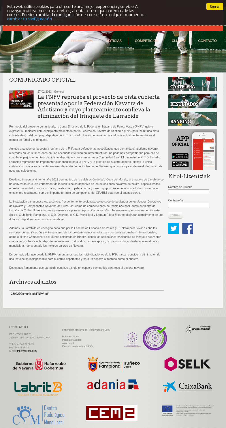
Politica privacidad (71, 339)
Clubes (178, 41)
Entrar (175, 215)
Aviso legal (68, 343)
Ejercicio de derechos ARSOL (78, 346)
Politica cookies (70, 336)
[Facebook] (187, 225)
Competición (146, 41)
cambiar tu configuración (29, 18)
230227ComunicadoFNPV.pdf (30, 293)
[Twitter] (174, 225)
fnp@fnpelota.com (27, 350)
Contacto (207, 41)
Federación (82, 41)
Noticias (114, 41)
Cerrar (215, 6)
